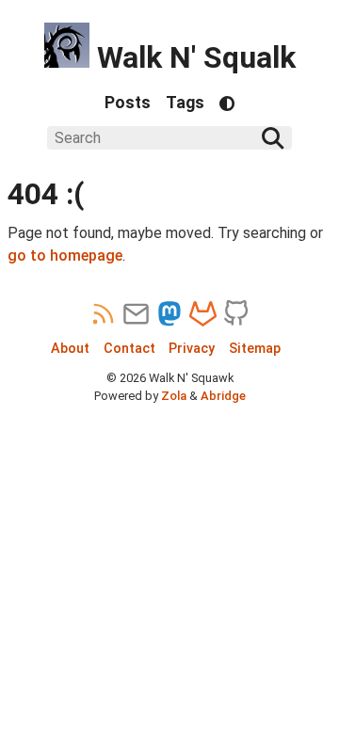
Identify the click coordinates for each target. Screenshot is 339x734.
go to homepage (65, 255)
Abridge (223, 396)
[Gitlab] (203, 315)
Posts (128, 102)
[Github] (236, 315)
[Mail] (136, 315)
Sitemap (255, 349)
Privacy (192, 349)
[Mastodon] (170, 315)
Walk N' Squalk (192, 57)
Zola (173, 396)
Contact (129, 349)
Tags (185, 102)
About (70, 349)
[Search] (273, 138)
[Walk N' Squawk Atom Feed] (103, 315)
